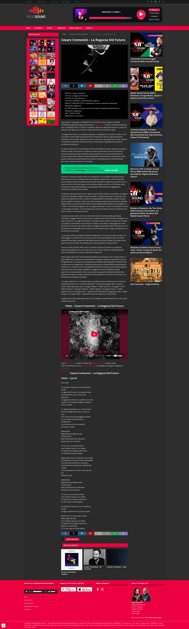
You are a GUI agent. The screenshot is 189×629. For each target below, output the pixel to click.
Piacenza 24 (65, 368)
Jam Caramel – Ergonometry (144, 284)
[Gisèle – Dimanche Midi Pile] (34, 69)
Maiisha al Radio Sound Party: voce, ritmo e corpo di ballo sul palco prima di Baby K (146, 250)
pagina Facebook (98, 363)
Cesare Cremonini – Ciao (116, 567)
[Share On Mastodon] (123, 86)
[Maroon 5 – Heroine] (42, 121)
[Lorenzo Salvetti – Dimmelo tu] (51, 75)
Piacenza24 (29, 1)
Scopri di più (135, 613)
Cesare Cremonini (72, 539)
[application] (40, 591)
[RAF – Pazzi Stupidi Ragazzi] (34, 95)
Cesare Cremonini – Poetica (69, 573)
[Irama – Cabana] (42, 101)
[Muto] (49, 591)
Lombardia (154, 16)
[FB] (148, 1)
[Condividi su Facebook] (65, 86)
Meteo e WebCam (66, 1)
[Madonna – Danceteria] (34, 62)
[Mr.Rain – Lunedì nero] (51, 101)
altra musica (70, 363)
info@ (138, 611)
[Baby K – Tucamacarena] (42, 88)
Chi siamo (37, 28)
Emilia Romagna (154, 13)
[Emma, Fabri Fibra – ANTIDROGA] (51, 56)
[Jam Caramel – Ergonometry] (34, 56)
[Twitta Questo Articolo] (73, 86)
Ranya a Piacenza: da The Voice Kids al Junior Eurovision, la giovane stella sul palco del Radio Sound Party (146, 212)
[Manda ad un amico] (98, 86)
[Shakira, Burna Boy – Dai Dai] (42, 114)
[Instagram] (151, 1)
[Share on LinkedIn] (82, 86)
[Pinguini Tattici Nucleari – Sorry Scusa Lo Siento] (51, 114)
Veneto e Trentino (154, 19)
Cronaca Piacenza (41, 1)
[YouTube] (155, 1)
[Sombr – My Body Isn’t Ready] (51, 62)
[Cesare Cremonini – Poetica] (71, 559)
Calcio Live (54, 1)
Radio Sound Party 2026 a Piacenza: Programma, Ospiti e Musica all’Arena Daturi (146, 95)
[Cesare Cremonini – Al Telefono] (94, 557)
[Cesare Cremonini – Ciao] (117, 557)
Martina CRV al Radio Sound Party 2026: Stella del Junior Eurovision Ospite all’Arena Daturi (144, 173)
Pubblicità (61, 28)
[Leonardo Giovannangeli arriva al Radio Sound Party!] (34, 43)
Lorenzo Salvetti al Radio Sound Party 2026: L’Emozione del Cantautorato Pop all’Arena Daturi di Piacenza (146, 133)
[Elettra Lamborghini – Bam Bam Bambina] (34, 114)
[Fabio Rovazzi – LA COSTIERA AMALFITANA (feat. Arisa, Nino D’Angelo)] (42, 69)
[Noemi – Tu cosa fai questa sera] (51, 95)
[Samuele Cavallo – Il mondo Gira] (34, 82)
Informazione (28, 600)
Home (28, 28)
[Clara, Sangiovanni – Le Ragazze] (34, 108)
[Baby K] (51, 82)
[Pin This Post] (90, 86)
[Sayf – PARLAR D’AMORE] (51, 69)
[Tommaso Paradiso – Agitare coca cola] (42, 62)
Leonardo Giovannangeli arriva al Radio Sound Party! (144, 60)
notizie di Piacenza (88, 366)
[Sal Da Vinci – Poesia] (42, 95)
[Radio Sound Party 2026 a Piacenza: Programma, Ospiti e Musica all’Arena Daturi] (42, 43)
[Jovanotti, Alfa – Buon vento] (51, 108)
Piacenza (154, 10)
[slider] (38, 591)
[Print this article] (107, 86)
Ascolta (89, 28)
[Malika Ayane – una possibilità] (51, 88)
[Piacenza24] (163, 1)
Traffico (77, 1)
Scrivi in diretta (75, 28)
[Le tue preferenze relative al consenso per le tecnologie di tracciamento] (3, 625)
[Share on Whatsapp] (115, 86)
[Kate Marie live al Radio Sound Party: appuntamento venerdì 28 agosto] (34, 75)
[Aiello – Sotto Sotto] (34, 121)
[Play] (27, 591)
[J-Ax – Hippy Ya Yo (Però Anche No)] (34, 101)
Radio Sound (99, 125)
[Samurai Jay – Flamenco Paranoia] (42, 108)
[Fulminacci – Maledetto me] (51, 121)
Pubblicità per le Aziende (31, 606)
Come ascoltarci (29, 603)
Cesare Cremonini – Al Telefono (92, 568)
